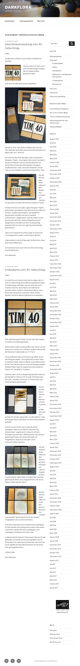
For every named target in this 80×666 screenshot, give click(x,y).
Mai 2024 (53, 244)
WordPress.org (55, 642)
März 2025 (53, 205)
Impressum (54, 93)
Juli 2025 (53, 190)
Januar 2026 (54, 166)
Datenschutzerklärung (57, 96)
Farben (54, 67)
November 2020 (55, 408)
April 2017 (53, 576)
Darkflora (18, 7)
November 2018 (55, 502)
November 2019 (55, 455)
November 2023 (55, 268)
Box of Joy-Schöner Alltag (59, 113)
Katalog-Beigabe (56, 127)
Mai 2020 (53, 432)
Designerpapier (57, 63)
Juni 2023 (53, 287)
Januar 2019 (54, 494)
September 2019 (55, 463)
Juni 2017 (53, 568)
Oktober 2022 (54, 318)
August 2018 (54, 513)
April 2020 (53, 435)
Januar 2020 (54, 447)
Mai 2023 (53, 291)
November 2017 (55, 549)
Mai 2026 (53, 151)
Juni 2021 (53, 381)
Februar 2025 (54, 209)
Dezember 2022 (55, 311)
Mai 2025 (53, 197)
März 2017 (53, 580)
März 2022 (53, 346)
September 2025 (56, 182)
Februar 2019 (54, 490)
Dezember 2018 (55, 498)
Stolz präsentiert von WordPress (45, 661)
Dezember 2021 (55, 357)
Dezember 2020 (55, 404)
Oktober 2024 (55, 225)
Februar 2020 (54, 443)
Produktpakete (57, 80)
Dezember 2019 (55, 451)
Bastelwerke (9, 21)
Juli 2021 (52, 377)
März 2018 (53, 533)
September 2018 (55, 510)
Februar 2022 (54, 350)
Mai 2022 (53, 338)
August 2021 (54, 373)
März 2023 (53, 299)
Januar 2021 (54, 400)
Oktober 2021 (54, 365)
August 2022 (54, 326)
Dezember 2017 (55, 545)
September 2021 (55, 369)
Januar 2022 (54, 353)
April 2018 (53, 529)
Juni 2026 (53, 147)
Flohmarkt (53, 60)
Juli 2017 (52, 564)
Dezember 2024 (55, 217)
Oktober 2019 (54, 459)
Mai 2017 (53, 572)
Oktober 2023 (54, 272)
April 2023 (53, 295)
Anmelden (53, 630)
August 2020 (54, 420)
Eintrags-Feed (55, 634)
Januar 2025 (54, 213)
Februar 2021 (54, 396)
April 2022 (53, 342)
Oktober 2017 (54, 553)
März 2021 (53, 393)
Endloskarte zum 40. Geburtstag (25, 269)
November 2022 (55, 314)
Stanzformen (56, 84)
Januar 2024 (54, 260)
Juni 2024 (53, 240)
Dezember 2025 (55, 170)
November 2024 (55, 221)
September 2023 (56, 275)
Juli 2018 (53, 517)
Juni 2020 (53, 428)
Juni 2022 (53, 334)
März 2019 (53, 486)
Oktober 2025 (55, 178)
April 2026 (53, 154)
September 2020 (56, 416)
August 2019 (54, 467)
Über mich (41, 21)
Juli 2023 (53, 283)
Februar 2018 (54, 537)
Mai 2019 (53, 478)
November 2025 (55, 174)
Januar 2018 (54, 541)
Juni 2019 (53, 474)
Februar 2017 (54, 584)
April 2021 (53, 389)
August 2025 (54, 186)
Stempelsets (56, 71)
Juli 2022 (53, 330)
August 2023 (54, 279)
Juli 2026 (53, 143)
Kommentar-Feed (56, 638)
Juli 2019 (53, 471)
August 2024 (54, 233)
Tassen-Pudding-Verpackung (60, 117)
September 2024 (56, 229)
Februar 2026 (54, 162)
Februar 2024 (54, 256)
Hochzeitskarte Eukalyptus (59, 109)
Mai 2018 (53, 525)
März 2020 (53, 439)
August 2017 (54, 560)
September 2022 (56, 322)
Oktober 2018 (54, 506)
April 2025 (53, 201)
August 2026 (54, 139)
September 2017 (55, 556)
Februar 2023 (54, 303)
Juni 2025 (53, 194)
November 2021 (55, 361)
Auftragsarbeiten (26, 21)
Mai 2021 (53, 385)
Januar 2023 (54, 307)
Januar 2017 (54, 588)
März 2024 (53, 252)
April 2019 (53, 482)
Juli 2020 (53, 424)
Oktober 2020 (55, 412)
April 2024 (53, 248)
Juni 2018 (53, 521)
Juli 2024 (53, 236)
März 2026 (53, 158)
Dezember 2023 (55, 264)
